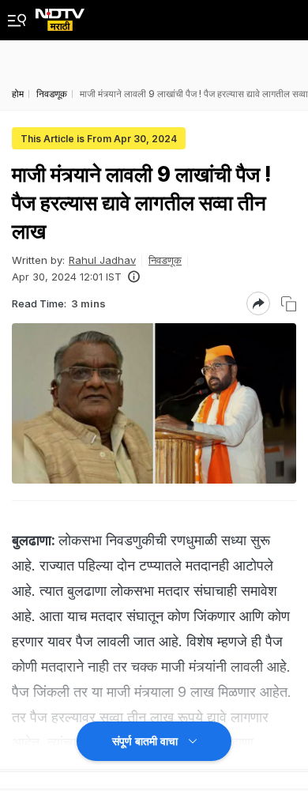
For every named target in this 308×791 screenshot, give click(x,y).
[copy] (288, 303)
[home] (60, 15)
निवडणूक (165, 260)
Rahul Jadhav (102, 260)
